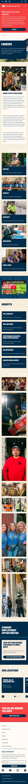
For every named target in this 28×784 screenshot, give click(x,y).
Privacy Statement (6, 775)
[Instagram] (18, 770)
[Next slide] (26, 696)
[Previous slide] (3, 696)
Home (5, 35)
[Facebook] (3, 770)
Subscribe (14, 766)
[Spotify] (25, 770)
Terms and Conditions (7, 778)
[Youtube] (10, 770)
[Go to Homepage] (11, 6)
